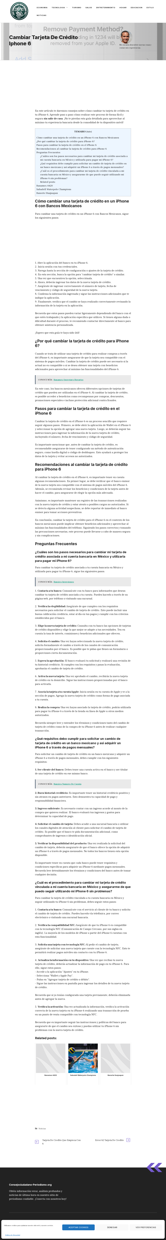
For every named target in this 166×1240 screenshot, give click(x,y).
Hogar (123, 7)
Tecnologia (58, 7)
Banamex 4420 (44, 185)
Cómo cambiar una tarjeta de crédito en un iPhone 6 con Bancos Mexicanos (77, 137)
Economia (42, 7)
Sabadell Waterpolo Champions (53, 189)
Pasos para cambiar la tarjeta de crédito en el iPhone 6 (66, 145)
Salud (88, 7)
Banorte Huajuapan (47, 193)
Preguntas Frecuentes (48, 152)
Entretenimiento (105, 7)
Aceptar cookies (78, 1227)
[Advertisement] (83, 79)
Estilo (150, 7)
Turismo (76, 7)
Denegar (112, 1227)
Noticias (41, 15)
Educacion (136, 7)
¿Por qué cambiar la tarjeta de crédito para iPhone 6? (65, 141)
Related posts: (48, 181)
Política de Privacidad (12, 1235)
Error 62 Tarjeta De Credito (109, 1140)
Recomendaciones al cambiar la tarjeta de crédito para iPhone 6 (71, 148)
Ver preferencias (146, 1227)
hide (89, 131)
